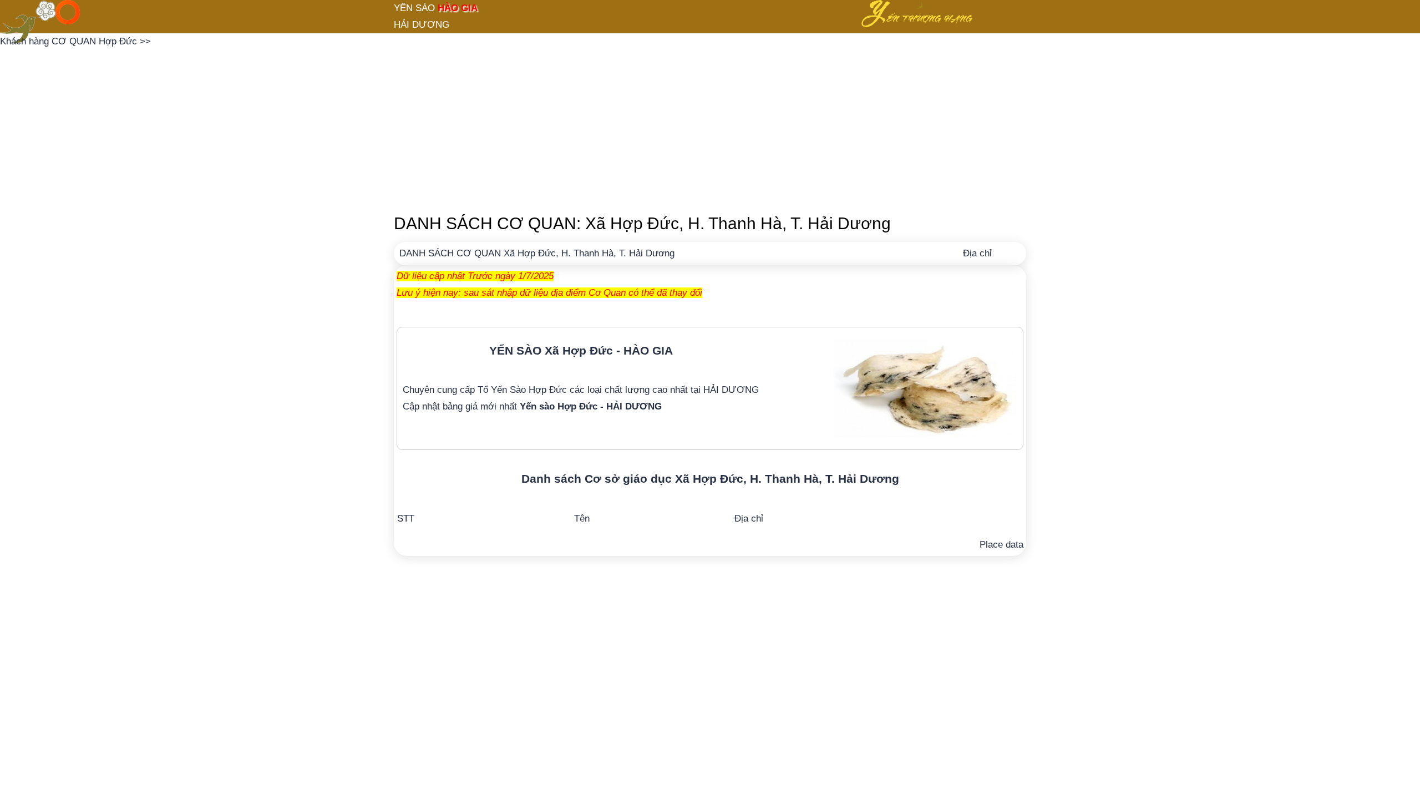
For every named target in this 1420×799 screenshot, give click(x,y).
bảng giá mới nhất (552, 406)
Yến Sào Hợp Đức (529, 390)
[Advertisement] (710, 127)
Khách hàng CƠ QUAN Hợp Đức (70, 41)
